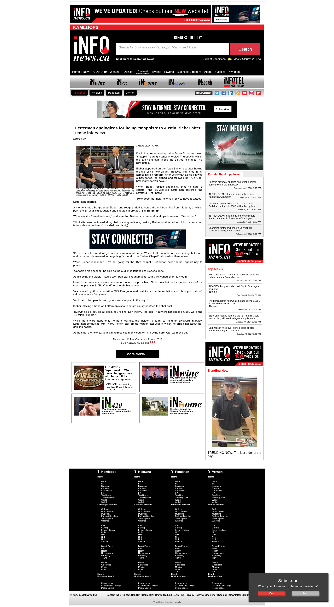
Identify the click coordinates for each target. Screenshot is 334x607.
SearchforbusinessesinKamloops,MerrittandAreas (158, 47)
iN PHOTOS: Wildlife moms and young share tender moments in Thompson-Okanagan (232, 217)
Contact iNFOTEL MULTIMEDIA (123, 595)
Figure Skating (108, 530)
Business (105, 486)
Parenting (105, 555)
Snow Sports (107, 518)
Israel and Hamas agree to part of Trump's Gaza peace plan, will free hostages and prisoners (234, 317)
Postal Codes (107, 588)
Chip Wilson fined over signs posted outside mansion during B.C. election (232, 329)
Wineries (105, 521)
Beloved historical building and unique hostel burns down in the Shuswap (232, 183)
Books (104, 562)
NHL (103, 539)
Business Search (105, 576)
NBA (103, 534)
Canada (105, 488)
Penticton (114, 92)
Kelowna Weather (143, 504)
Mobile (178, 602)
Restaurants (107, 583)
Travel (104, 558)
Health (104, 551)
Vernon (130, 92)
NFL (103, 537)
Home (76, 71)
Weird (104, 502)
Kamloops (79, 92)
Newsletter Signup (239, 595)
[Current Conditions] (229, 59)
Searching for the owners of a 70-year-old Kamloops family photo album (230, 229)
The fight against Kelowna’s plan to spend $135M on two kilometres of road (234, 302)
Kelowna (97, 92)
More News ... (137, 354)
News (86, 71)
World (104, 500)
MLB (103, 532)
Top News (106, 495)
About (207, 71)
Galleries (105, 509)
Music (104, 569)
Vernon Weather (216, 504)
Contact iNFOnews (152, 595)
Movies (104, 567)
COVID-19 (100, 71)
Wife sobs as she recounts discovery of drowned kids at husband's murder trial (234, 276)
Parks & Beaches (109, 516)
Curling (104, 528)
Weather (115, 71)
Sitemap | (223, 595)
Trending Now (107, 497)
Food (103, 548)
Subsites (220, 71)
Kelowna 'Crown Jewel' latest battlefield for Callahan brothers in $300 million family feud (232, 205)
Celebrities (106, 565)
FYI (103, 493)
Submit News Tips (174, 595)
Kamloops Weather (107, 504)
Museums (106, 514)
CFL (103, 525)
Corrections (106, 490)
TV (102, 572)
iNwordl (169, 71)
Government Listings (111, 585)
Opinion (128, 71)
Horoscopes (107, 553)
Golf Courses (107, 511)
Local (103, 481)
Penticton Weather (180, 504)
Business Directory (189, 71)
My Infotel (235, 71)
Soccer (104, 541)
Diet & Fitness (107, 546)
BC (102, 484)
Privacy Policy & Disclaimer (201, 595)
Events (156, 71)
